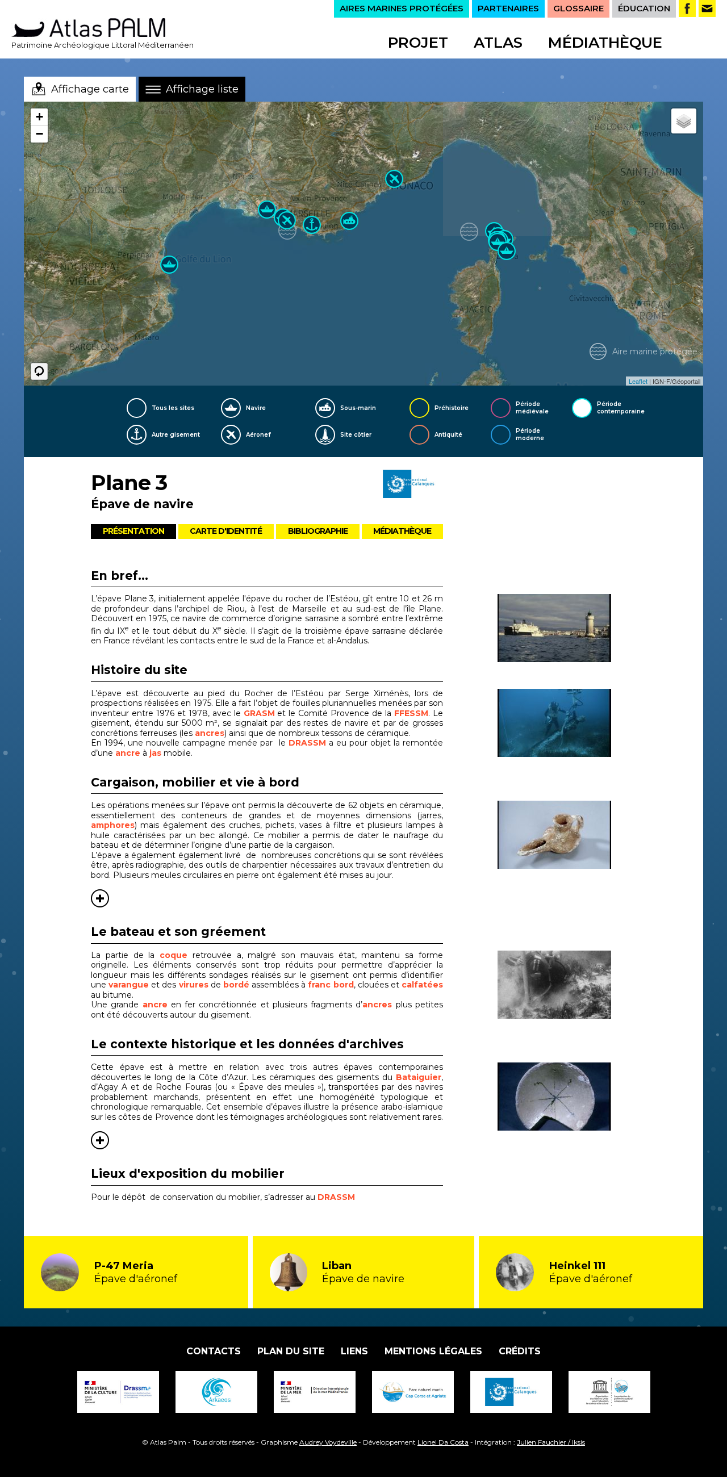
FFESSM (411, 713)
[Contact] (707, 8)
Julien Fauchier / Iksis (551, 1442)
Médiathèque (605, 43)
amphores (113, 825)
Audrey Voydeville (328, 1442)
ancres (209, 733)
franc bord (330, 985)
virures (195, 985)
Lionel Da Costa (443, 1442)
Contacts (213, 1351)
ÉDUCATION (644, 8)
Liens (354, 1351)
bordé (237, 985)
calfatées (422, 985)
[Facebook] (687, 8)
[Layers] (683, 120)
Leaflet (638, 381)
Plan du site (290, 1351)
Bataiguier (418, 1077)
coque (176, 955)
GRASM (261, 713)
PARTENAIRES (508, 8)
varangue (129, 985)
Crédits (520, 1351)
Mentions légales (433, 1351)
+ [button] (39, 117)
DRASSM (307, 743)
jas (155, 753)
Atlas (498, 43)
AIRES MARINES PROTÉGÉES (401, 8)
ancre (127, 753)
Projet (418, 43)
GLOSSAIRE (578, 8)
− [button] (39, 134)
